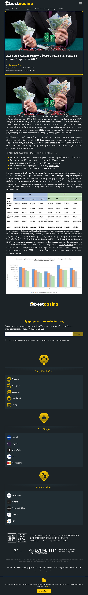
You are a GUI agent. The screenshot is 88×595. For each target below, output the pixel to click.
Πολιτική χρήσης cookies (41, 567)
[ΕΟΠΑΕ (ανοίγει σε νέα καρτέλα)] (52, 551)
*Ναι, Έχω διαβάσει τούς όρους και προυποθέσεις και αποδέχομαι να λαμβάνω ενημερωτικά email (38, 340)
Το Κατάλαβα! (44, 591)
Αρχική (7, 9)
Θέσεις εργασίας (61, 567)
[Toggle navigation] (80, 3)
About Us (11, 567)
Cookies (48, 586)
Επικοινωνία (75, 567)
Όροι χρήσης (23, 567)
